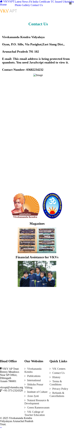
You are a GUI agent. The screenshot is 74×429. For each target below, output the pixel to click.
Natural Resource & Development (36, 402)
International (34, 380)
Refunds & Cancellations (57, 394)
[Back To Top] (1, 427)
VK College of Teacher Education (34, 413)
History (56, 377)
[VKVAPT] (9, 10)
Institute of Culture (37, 391)
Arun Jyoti (33, 396)
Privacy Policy (60, 388)
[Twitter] (41, 418)
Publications (33, 376)
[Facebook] (38, 418)
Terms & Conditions (56, 383)
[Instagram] (46, 418)
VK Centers (58, 368)
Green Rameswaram (38, 407)
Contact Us (58, 372)
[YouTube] (44, 418)
